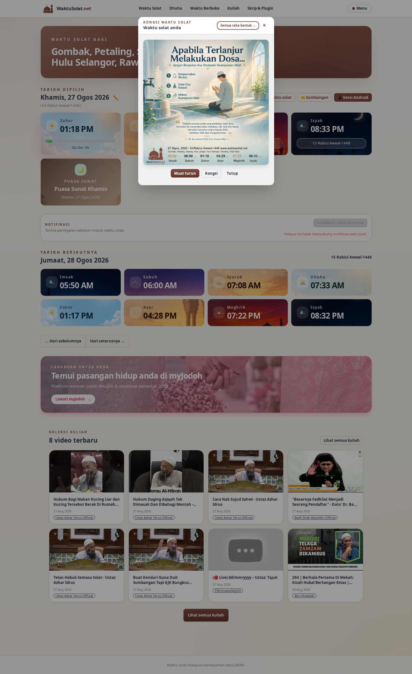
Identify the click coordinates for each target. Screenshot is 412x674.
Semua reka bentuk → (238, 25)
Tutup (232, 173)
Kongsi (211, 173)
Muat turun (185, 173)
